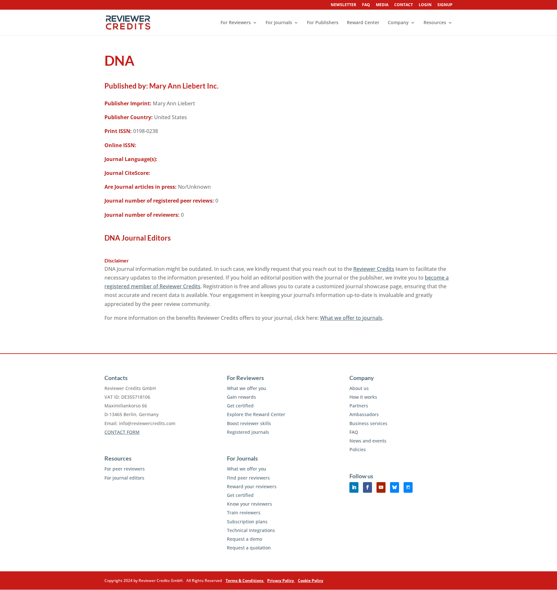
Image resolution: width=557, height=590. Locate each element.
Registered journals (248, 432)
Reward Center (363, 22)
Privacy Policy (281, 580)
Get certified (240, 406)
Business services (368, 423)
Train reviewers (243, 512)
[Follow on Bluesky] (394, 487)
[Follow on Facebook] (367, 487)
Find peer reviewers (248, 478)
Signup (445, 5)
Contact (403, 5)
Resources (435, 22)
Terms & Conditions (245, 580)
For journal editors (124, 478)
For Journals (279, 22)
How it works (363, 397)
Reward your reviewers (252, 486)
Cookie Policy (310, 580)
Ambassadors (364, 414)
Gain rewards (241, 397)
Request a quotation (249, 548)
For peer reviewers (124, 469)
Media (382, 5)
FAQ (366, 5)
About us (359, 388)
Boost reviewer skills (249, 423)
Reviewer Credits (373, 268)
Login (425, 5)
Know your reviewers (249, 504)
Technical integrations (251, 530)
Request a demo (244, 539)
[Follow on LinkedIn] (353, 487)
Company (398, 22)
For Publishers (322, 22)
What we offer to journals (351, 317)
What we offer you (246, 388)
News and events (367, 441)
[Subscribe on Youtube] (381, 487)
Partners (358, 406)
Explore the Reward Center (256, 414)
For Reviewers (235, 22)
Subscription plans (247, 522)
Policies (357, 449)
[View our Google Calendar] (408, 487)
